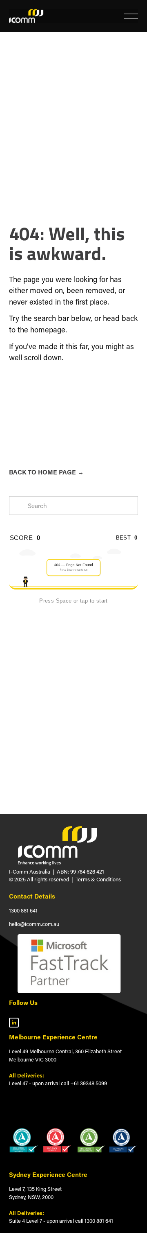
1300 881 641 (23, 910)
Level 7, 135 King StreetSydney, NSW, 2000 (35, 1192)
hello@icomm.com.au (34, 923)
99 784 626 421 (87, 871)
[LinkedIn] (14, 1023)
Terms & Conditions (98, 879)
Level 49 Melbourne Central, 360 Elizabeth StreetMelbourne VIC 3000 (65, 1055)
